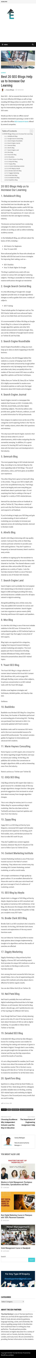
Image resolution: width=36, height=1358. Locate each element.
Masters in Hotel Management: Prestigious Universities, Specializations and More (16, 1183)
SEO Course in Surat (21, 121)
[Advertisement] (18, 30)
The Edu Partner (17, 1353)
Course (3, 73)
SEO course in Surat (26, 1109)
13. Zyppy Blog (11, 164)
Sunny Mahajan (10, 90)
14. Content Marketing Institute (15, 166)
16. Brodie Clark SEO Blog (14, 171)
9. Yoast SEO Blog (11, 154)
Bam (12, 1355)
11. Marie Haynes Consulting (15, 159)
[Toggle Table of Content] (30, 131)
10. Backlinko (10, 157)
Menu (6, 44)
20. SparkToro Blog (12, 180)
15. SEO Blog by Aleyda (13, 168)
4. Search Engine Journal (13, 143)
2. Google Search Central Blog (15, 138)
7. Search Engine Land (13, 150)
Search (3, 1256)
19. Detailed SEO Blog (13, 177)
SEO (9, 1109)
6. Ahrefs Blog (10, 148)
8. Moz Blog (10, 152)
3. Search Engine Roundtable (14, 141)
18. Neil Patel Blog (12, 175)
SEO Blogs (15, 1109)
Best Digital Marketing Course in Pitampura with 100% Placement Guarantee (16, 1216)
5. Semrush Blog (11, 145)
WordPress (4, 1355)
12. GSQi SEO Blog (12, 161)
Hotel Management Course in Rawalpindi (15, 1248)
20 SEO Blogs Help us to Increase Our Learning (18, 134)
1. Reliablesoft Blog (12, 136)
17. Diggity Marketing (13, 173)
